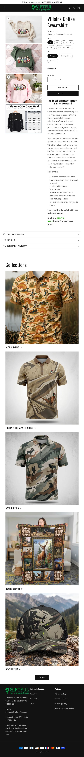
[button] (4, 7)
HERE (60, 213)
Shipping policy (61, 704)
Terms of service (62, 699)
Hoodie (53, 61)
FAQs (32, 704)
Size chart (51, 68)
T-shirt (53, 56)
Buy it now (63, 94)
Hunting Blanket (12, 588)
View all (42, 677)
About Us (33, 694)
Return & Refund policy (64, 709)
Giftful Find (45, 752)
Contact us (34, 699)
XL (71, 42)
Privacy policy (60, 694)
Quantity (50, 75)
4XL (68, 47)
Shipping (50, 34)
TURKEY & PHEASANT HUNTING (19, 427)
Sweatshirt (65, 56)
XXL (51, 47)
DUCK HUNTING (12, 347)
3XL (59, 47)
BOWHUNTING (11, 669)
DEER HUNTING (12, 508)
